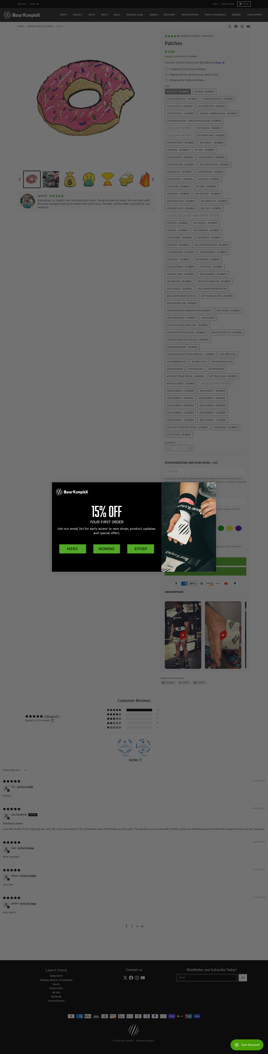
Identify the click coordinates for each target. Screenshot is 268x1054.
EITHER (141, 548)
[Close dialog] (211, 487)
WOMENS (107, 548)
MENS (72, 548)
